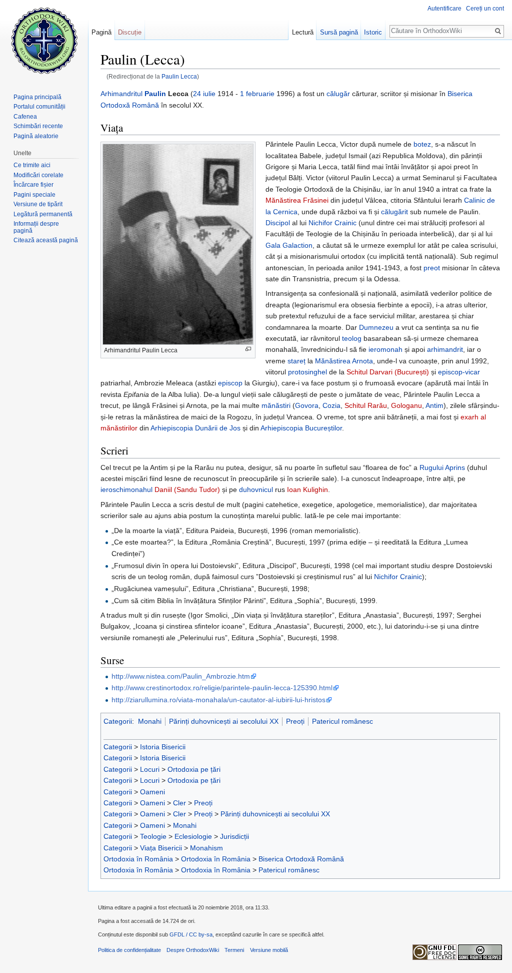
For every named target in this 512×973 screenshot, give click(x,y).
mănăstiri (276, 405)
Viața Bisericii (161, 848)
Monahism (206, 848)
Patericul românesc (342, 721)
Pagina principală (38, 97)
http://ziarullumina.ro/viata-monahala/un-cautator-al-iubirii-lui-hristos (219, 700)
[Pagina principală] (44, 40)
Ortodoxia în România (138, 859)
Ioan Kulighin (307, 489)
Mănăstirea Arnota (344, 361)
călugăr (338, 94)
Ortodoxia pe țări (194, 769)
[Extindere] (248, 349)
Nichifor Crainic (332, 223)
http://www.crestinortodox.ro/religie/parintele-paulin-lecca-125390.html (222, 688)
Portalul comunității (40, 106)
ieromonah (385, 349)
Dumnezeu (376, 327)
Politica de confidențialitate (129, 950)
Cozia (331, 405)
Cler (179, 803)
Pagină (102, 32)
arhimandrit (445, 349)
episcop (230, 383)
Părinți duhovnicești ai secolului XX (223, 721)
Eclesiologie (193, 836)
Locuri (150, 769)
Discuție (130, 32)
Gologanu (406, 405)
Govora (306, 405)
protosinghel (307, 372)
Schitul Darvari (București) (387, 372)
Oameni (152, 792)
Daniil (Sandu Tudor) (187, 489)
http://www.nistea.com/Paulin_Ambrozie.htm (181, 676)
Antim (435, 405)
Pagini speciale (35, 194)
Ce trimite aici (32, 165)
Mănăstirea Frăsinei (297, 200)
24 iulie (204, 94)
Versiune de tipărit (38, 204)
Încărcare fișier (34, 184)
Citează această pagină (46, 240)
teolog (352, 338)
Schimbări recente (38, 126)
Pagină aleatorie (36, 136)
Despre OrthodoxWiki (192, 950)
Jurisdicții (234, 836)
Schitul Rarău (365, 405)
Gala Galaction (289, 245)
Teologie (153, 836)
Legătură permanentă (43, 214)
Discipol (278, 223)
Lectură (303, 32)
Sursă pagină (339, 32)
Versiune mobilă (269, 950)
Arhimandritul (121, 94)
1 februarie (257, 94)
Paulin (155, 94)
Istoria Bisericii (163, 747)
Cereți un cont (485, 8)
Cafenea (25, 116)
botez (422, 144)
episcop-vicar (459, 372)
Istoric (373, 32)
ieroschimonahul (126, 489)
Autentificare (445, 8)
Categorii (118, 721)
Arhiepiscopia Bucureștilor (301, 428)
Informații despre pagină (36, 227)
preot (432, 268)
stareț (297, 361)
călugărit (394, 212)
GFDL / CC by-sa (191, 934)
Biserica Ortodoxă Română (301, 859)
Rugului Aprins (442, 467)
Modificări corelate (39, 175)
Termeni (234, 950)
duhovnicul (256, 489)
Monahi (150, 721)
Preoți (295, 721)
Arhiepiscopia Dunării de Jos (195, 428)
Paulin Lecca (179, 76)
